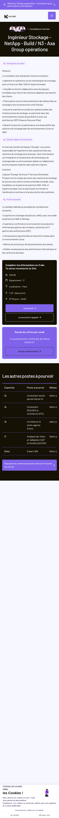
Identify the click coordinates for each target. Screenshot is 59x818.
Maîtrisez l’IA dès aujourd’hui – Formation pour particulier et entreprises (29, 4)
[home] (10, 16)
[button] (52, 15)
